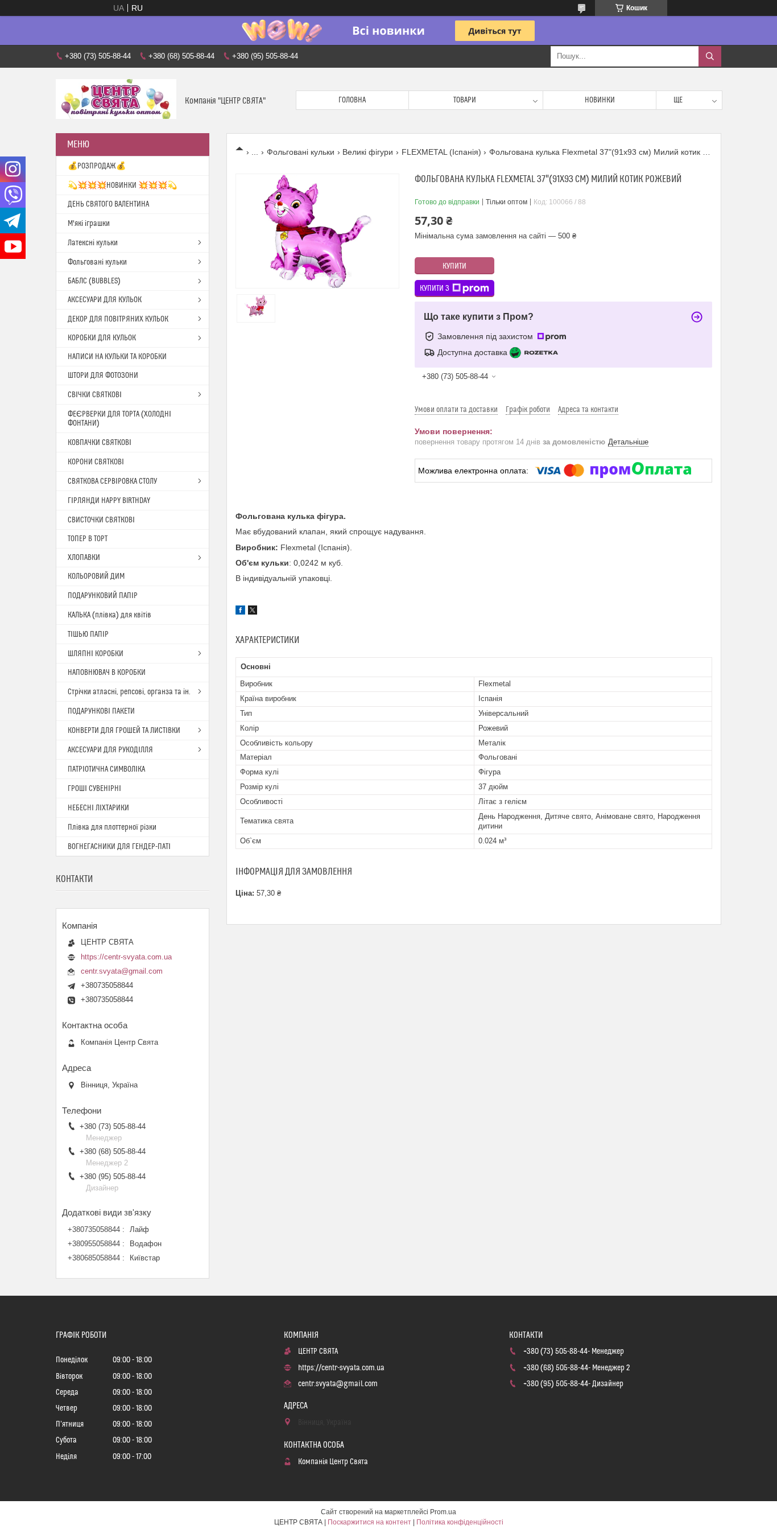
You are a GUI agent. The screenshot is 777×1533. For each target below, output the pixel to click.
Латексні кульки (93, 243)
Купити (454, 266)
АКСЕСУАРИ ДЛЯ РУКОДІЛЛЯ (110, 750)
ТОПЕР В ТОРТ (88, 538)
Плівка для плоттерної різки (112, 827)
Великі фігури (367, 151)
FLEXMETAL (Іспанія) (441, 151)
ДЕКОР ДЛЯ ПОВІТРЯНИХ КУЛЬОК (118, 319)
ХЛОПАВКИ (84, 557)
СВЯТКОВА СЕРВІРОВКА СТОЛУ (112, 481)
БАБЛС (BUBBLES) (94, 281)
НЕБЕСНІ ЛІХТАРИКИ (98, 808)
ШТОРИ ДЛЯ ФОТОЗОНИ (103, 375)
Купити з (434, 288)
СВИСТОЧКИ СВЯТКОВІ (101, 520)
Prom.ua (443, 1512)
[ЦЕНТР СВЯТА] (116, 100)
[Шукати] (710, 56)
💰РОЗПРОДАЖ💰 (97, 166)
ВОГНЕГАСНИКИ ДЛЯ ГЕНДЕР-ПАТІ (119, 846)
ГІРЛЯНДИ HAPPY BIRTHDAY (109, 500)
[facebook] (240, 611)
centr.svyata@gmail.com (122, 971)
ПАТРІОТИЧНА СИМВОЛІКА (106, 769)
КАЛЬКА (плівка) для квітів (109, 615)
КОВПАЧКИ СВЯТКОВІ (99, 442)
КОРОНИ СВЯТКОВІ (96, 462)
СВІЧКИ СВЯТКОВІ (95, 394)
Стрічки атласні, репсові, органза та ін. (129, 692)
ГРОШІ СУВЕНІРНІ (94, 788)
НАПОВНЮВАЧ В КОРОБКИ (107, 672)
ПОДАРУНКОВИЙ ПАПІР (103, 595)
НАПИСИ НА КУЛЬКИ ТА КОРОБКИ (117, 356)
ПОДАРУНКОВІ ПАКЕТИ (101, 711)
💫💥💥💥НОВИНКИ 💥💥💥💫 (122, 185)
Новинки (600, 100)
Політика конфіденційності (459, 1522)
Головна (352, 100)
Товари (464, 100)
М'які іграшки (89, 223)
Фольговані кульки (300, 151)
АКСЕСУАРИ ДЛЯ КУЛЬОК (105, 299)
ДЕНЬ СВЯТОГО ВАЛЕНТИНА (108, 204)
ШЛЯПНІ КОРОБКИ (95, 653)
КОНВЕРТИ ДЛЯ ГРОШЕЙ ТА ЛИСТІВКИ (124, 730)
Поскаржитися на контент (369, 1522)
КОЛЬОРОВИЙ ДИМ (96, 576)
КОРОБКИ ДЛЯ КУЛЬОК (102, 338)
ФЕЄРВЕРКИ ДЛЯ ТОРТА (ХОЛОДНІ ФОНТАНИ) (119, 419)
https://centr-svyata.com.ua (126, 957)
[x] (252, 611)
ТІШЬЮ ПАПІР (88, 634)
